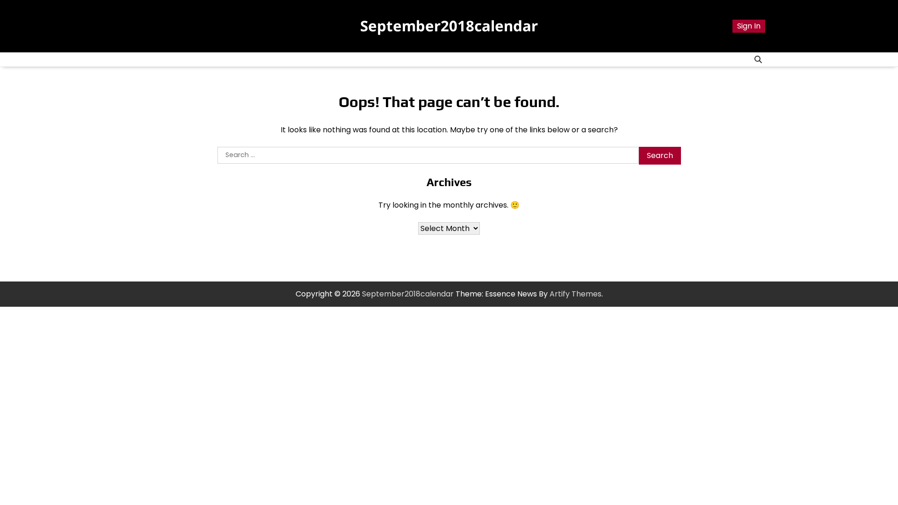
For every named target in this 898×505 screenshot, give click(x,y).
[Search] (758, 59)
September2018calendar (449, 26)
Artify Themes (575, 294)
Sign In (748, 26)
